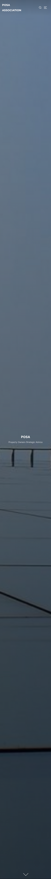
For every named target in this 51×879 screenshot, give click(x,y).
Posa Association (11, 7)
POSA (25, 437)
